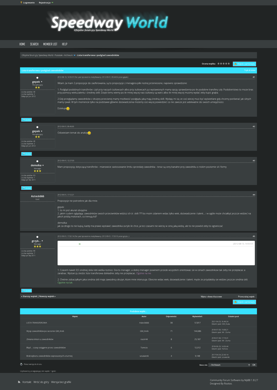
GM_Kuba (226, 324)
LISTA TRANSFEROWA (36, 322)
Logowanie (29, 2)
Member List (50, 44)
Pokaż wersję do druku (33, 364)
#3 (254, 160)
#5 (254, 236)
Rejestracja (44, 2)
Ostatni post (216, 324)
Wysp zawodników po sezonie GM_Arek (45, 331)
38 (171, 322)
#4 (254, 194)
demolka (36, 165)
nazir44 (144, 339)
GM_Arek (144, 331)
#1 (254, 77)
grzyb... (36, 241)
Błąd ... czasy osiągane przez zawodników (46, 347)
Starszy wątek (30, 296)
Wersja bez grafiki (61, 382)
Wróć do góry (41, 382)
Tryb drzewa (249, 70)
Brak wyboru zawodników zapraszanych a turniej (49, 355)
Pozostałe (59, 55)
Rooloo (228, 383)
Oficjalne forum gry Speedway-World (37, 55)
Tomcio (144, 347)
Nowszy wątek (46, 296)
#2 (254, 126)
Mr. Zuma (226, 332)
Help (64, 44)
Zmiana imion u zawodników (39, 339)
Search (34, 44)
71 (171, 331)
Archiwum (68, 55)
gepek (36, 82)
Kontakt (26, 382)
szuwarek (144, 355)
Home (22, 44)
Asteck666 (144, 322)
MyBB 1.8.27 (251, 380)
